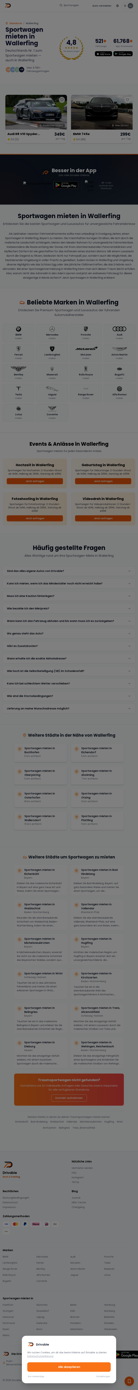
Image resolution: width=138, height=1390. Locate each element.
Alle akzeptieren (69, 1367)
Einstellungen (103, 1376)
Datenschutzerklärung (40, 1356)
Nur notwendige (36, 1376)
